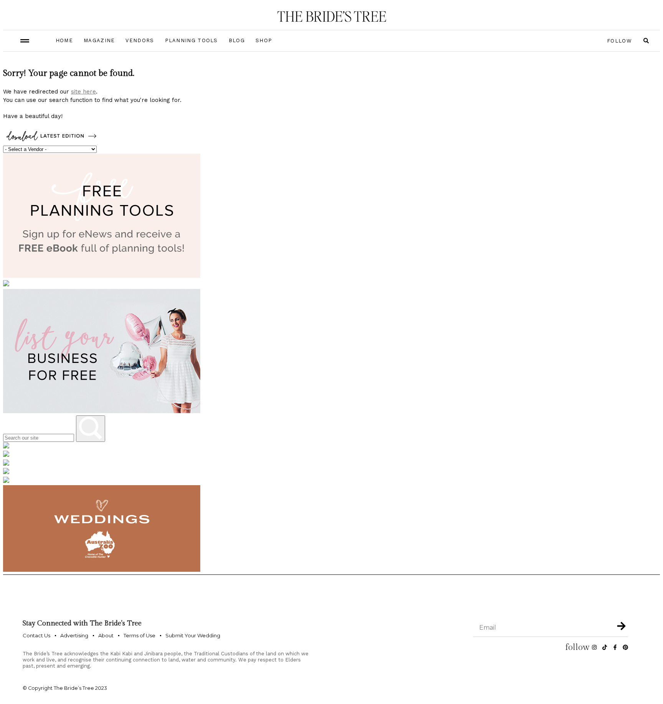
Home (64, 40)
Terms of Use (139, 635)
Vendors (139, 40)
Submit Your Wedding (192, 635)
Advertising (74, 635)
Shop (264, 40)
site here (83, 91)
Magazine (99, 40)
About (106, 635)
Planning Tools (191, 40)
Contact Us (36, 635)
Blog (237, 40)
